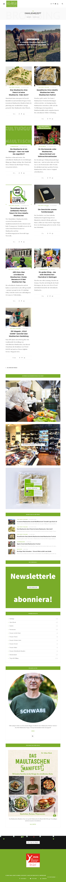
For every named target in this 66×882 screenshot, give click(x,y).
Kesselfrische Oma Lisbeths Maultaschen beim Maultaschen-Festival (47, 92)
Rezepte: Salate (13, 647)
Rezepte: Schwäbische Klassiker (17, 651)
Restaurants (13, 629)
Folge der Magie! (33, 842)
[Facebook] (47, 118)
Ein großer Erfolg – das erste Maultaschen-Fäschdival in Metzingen (47, 274)
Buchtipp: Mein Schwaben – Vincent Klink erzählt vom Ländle (34, 551)
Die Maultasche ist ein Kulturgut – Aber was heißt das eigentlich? (19, 151)
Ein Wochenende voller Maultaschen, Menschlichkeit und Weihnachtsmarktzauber (47, 152)
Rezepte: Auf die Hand (15, 633)
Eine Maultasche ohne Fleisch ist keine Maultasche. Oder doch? (18, 92)
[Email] (23, 114)
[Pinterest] (21, 114)
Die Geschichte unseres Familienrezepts (47, 210)
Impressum (43, 875)
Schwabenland (14, 146)
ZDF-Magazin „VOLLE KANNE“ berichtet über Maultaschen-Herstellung (18, 333)
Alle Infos (33, 824)
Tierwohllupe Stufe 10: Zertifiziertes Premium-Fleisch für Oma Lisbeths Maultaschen (18, 212)
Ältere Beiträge (12, 367)
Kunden (11, 626)
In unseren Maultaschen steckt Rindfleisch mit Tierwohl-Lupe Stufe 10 (33, 43)
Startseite (29, 17)
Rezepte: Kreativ (14, 644)
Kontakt (24, 875)
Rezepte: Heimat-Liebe (15, 640)
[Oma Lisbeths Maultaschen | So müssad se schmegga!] (11, 4)
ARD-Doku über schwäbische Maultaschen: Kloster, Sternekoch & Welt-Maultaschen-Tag (18, 277)
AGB (28, 875)
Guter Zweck (42, 146)
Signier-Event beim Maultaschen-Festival (28, 544)
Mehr (33, 730)
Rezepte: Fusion (13, 636)
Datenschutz (35, 875)
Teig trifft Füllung (33, 39)
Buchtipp (19, 549)
